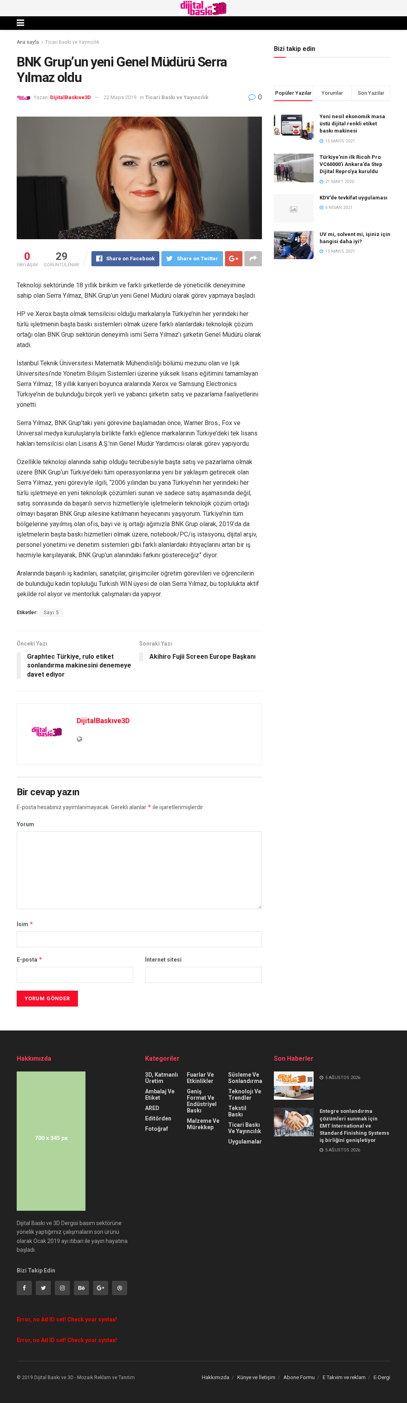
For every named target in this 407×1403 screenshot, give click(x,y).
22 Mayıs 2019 (120, 97)
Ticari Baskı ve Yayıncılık (72, 42)
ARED (152, 1108)
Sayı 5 (51, 612)
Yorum (25, 824)
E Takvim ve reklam (344, 1377)
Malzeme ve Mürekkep (203, 1124)
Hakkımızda (215, 1377)
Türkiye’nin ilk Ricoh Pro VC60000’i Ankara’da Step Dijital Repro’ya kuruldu (351, 164)
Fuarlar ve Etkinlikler (200, 1077)
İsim (25, 924)
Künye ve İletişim (256, 1377)
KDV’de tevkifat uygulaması (354, 198)
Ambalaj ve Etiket (159, 1094)
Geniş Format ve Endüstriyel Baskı (202, 1101)
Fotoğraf (156, 1129)
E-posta (30, 959)
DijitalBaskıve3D (70, 97)
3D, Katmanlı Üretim (161, 1077)
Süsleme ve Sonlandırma (245, 1077)
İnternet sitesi (163, 959)
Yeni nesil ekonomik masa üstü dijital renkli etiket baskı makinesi (352, 123)
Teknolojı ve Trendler (244, 1094)
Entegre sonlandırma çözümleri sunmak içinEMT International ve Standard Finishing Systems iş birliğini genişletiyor (354, 1125)
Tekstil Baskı (237, 1111)
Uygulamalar (245, 1141)
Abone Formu (299, 1377)
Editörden (158, 1118)
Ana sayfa (28, 42)
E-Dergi (382, 1377)
